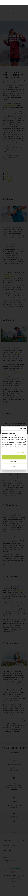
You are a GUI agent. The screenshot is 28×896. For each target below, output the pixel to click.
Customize (13, 461)
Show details (20, 452)
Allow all (14, 456)
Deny (14, 466)
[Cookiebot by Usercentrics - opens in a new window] (20, 428)
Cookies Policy (20, 447)
